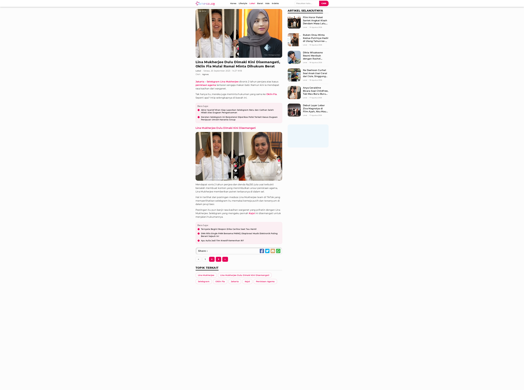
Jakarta (200, 81)
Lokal (198, 71)
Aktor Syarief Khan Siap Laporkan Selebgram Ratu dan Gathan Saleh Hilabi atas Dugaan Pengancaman (237, 111)
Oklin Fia (271, 94)
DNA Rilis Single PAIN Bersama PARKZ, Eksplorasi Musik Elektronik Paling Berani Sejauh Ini (239, 234)
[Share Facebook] (262, 250)
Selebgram (213, 81)
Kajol (252, 213)
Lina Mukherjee (229, 81)
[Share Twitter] (267, 250)
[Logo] (206, 3)
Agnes (205, 74)
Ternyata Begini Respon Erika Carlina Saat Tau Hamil (229, 229)
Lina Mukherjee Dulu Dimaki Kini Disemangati (226, 127)
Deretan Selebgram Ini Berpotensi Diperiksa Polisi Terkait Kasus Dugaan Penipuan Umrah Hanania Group (239, 118)
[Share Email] (273, 250)
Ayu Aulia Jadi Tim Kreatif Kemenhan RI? (222, 240)
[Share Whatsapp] (278, 250)
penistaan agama (206, 85)
